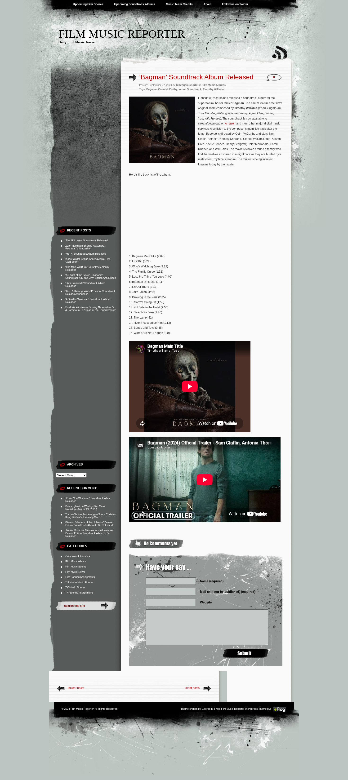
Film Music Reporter (121, 33)
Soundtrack (194, 89)
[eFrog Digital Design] (279, 711)
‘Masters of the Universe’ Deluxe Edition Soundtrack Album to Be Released (89, 524)
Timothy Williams (213, 89)
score (182, 89)
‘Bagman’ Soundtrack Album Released (196, 77)
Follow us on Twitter (235, 4)
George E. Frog (211, 708)
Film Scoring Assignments (80, 577)
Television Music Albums (79, 582)
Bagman (151, 89)
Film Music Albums (76, 561)
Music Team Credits (179, 4)
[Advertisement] (88, 153)
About (207, 4)
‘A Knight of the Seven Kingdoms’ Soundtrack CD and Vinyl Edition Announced (90, 276)
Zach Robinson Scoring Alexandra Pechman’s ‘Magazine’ (84, 247)
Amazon (230, 123)
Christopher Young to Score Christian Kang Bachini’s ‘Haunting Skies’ (90, 516)
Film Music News (75, 571)
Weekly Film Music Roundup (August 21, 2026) (85, 507)
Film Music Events (75, 566)
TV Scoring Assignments (79, 592)
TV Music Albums (75, 587)
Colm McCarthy (167, 89)
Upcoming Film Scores (88, 4)
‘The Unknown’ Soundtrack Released (86, 240)
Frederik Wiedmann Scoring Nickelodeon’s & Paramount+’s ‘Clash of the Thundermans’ (90, 308)
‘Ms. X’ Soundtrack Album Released (85, 253)
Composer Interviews (77, 556)
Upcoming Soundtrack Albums (134, 4)
